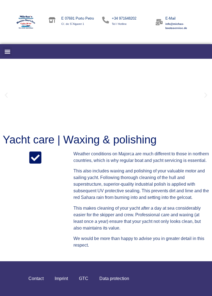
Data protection (114, 278)
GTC (83, 278)
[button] (7, 51)
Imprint (61, 278)
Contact (36, 278)
